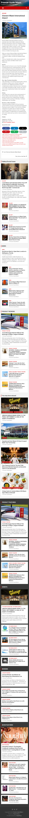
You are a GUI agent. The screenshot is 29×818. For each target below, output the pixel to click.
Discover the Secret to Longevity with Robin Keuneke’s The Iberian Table (17, 799)
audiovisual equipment (10, 134)
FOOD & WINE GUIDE (7, 462)
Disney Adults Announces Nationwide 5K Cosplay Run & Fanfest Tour (17, 661)
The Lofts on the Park (20, 156)
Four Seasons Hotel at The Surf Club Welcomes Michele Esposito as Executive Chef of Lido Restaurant (14, 467)
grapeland (24, 137)
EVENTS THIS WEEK (13, 371)
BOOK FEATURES (7, 725)
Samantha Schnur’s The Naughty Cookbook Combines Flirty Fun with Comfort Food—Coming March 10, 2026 (13, 748)
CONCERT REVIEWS (6, 672)
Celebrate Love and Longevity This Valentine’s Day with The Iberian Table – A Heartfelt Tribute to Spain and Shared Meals (17, 767)
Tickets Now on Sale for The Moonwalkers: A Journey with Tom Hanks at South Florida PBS (18, 651)
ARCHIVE (4, 13)
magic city (4, 140)
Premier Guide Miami (11, 2)
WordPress (19, 815)
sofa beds (20, 144)
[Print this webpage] (23, 131)
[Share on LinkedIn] (15, 128)
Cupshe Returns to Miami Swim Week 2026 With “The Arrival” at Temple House (18, 218)
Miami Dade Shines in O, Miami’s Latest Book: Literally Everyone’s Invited (18, 779)
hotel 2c (4, 138)
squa (24, 144)
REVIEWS (5, 669)
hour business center (11, 138)
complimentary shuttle (14, 135)
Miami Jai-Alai (20, 142)
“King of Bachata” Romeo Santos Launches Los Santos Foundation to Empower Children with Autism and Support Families (17, 271)
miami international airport (8, 141)
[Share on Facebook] (6, 128)
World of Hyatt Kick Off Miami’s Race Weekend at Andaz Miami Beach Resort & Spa (17, 238)
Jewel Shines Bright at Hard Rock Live (12, 710)
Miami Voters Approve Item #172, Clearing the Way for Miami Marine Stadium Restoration (16, 293)
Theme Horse (16, 814)
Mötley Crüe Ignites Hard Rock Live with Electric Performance (13, 701)
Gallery (4, 180)
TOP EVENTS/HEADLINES (8, 412)
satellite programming (13, 144)
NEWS (4, 246)
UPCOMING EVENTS (18, 412)
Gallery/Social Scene (8, 161)
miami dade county (11, 140)
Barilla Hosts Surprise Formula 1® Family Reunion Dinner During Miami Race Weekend (17, 228)
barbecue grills (18, 134)
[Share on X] (23, 128)
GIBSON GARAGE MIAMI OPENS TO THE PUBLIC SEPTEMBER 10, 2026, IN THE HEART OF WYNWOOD (13, 417)
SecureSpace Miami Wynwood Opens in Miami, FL (17, 282)
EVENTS (4, 587)
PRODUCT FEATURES (9, 502)
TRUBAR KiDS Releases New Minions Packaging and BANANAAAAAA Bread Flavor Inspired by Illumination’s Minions (17, 386)
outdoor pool (5, 144)
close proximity (5, 135)
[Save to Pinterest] (6, 131)
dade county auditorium (7, 137)
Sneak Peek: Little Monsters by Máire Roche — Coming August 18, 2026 (17, 789)
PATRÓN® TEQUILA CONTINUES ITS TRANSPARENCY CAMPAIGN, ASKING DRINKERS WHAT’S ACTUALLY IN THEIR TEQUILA (18, 352)
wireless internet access (7, 145)
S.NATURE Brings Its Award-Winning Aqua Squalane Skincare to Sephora (16, 375)
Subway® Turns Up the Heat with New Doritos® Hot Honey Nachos (17, 364)
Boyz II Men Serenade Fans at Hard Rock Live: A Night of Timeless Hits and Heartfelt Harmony (14, 692)
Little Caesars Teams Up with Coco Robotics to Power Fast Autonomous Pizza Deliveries (17, 304)
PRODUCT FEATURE (6, 330)
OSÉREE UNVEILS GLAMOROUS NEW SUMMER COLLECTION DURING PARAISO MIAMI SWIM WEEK (17, 207)
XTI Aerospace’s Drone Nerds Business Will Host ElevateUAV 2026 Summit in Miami (17, 641)
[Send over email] (15, 131)
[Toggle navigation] (3, 8)
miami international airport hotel (9, 142)
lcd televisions (19, 138)
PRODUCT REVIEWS (8, 311)
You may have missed (9, 395)
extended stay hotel (17, 137)
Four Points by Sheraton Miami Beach (12, 152)
